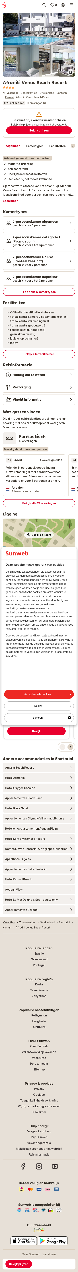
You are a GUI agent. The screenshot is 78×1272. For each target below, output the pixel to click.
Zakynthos (39, 996)
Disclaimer (39, 1112)
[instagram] (39, 1169)
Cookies (39, 1094)
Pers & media (39, 1063)
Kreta (39, 984)
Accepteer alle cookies (37, 694)
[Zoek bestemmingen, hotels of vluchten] (44, 5)
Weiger (38, 706)
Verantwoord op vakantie (39, 1052)
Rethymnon (39, 1015)
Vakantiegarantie (39, 1143)
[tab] (13, 146)
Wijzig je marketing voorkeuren (39, 1106)
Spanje (39, 953)
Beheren (38, 717)
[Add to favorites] (70, 18)
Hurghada (39, 1021)
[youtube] (55, 1169)
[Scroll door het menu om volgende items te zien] (73, 146)
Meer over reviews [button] (15, 427)
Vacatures (39, 1058)
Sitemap (39, 1069)
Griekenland (39, 959)
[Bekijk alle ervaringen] (24, 103)
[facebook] (23, 1169)
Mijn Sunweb (39, 1137)
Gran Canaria (39, 990)
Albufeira (39, 1027)
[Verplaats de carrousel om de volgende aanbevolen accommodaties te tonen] (70, 747)
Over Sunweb (39, 1046)
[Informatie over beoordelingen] (44, 103)
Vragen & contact (39, 1131)
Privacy (39, 1089)
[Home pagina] (3, 5)
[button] (39, 29)
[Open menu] (71, 5)
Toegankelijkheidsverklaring (39, 1100)
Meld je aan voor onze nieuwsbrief (39, 1148)
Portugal (39, 965)
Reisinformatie (39, 1154)
